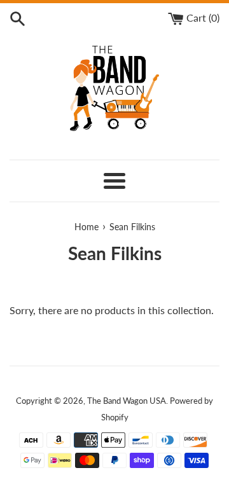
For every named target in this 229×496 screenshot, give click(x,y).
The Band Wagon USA (126, 401)
